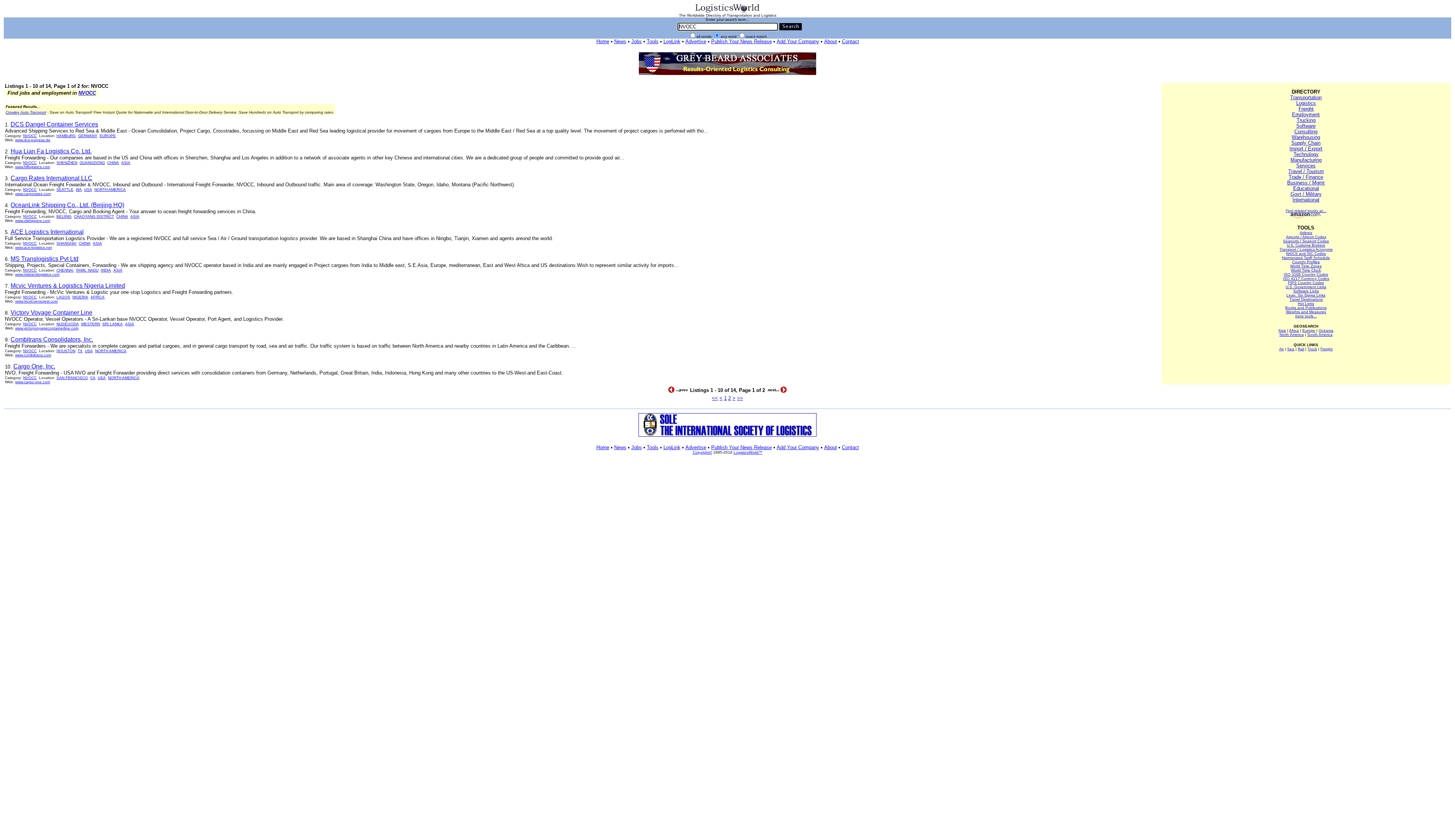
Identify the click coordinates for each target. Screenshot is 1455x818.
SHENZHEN (66, 163)
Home (602, 41)
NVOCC (87, 93)
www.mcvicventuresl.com (36, 301)
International (1305, 200)
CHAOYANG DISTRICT (94, 216)
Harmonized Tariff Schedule (1306, 258)
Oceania (1326, 330)
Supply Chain (1305, 143)
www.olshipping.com (32, 221)
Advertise (695, 41)
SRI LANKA (112, 324)
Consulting (1305, 131)
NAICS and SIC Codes (1306, 253)
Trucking (1306, 120)
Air (1281, 349)
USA (88, 189)
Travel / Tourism (1306, 171)
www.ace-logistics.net (33, 247)
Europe (1308, 330)
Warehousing (1306, 137)
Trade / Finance (1306, 177)
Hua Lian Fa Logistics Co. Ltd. (51, 151)
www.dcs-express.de (32, 140)
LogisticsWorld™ (748, 452)
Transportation (1306, 97)
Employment (1306, 114)
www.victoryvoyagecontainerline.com (46, 328)
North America (1292, 335)
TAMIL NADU (87, 270)
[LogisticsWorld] (727, 12)
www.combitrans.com (33, 355)
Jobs (636, 41)
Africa (1294, 330)
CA (92, 378)
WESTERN (90, 324)
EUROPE (108, 136)
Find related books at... (1306, 211)
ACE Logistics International (47, 232)
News (620, 41)
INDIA (106, 270)
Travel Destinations (1306, 299)
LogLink (672, 41)
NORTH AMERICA (110, 189)
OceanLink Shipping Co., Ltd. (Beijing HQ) (67, 205)
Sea (1290, 349)
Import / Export (1305, 148)
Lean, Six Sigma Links (1305, 295)
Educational (1306, 188)
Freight (1306, 109)
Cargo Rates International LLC (51, 178)
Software (1306, 126)
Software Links (1306, 291)
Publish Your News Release (741, 41)
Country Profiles (1306, 262)
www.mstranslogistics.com (37, 274)
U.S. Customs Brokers (1306, 245)
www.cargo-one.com (32, 382)
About (830, 41)
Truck (1312, 349)
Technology (1306, 154)
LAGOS (63, 297)
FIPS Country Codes (1306, 283)
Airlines (1306, 233)
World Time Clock (1306, 270)
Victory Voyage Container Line (51, 312)
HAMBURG (66, 136)
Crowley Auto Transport (26, 112)
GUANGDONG (92, 163)
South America (1320, 335)
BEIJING (64, 216)
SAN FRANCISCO (72, 378)
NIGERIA (80, 297)
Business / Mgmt (1306, 183)
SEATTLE (65, 189)
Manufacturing (1306, 160)
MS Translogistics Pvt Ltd (44, 259)
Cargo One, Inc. (34, 366)
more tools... (1306, 316)
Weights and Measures (1306, 312)
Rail (1301, 349)
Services (1306, 166)
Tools (653, 41)
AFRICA (98, 297)
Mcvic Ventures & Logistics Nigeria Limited (68, 286)
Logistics (1306, 103)
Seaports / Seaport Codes (1306, 241)
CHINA (113, 163)
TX (80, 351)
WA (79, 189)
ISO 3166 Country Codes (1306, 274)
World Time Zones (1306, 266)
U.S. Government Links (1306, 287)
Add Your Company (798, 41)
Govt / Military (1306, 194)
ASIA (125, 163)
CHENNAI (65, 270)
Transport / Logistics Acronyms (1306, 249)
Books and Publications (1306, 308)
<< (715, 398)
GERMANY (87, 136)
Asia (1282, 330)
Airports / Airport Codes (1306, 237)
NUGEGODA (67, 324)
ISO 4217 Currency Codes (1306, 278)
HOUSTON (65, 351)
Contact (850, 41)
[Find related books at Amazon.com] (1306, 217)
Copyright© (702, 452)
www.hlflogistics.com (32, 167)
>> (740, 398)
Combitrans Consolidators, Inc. (52, 339)
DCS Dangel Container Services (54, 124)
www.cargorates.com (33, 194)
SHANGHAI (66, 243)
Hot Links (1306, 303)
